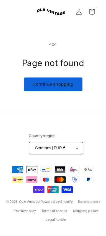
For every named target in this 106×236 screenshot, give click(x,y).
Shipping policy (85, 211)
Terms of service (54, 211)
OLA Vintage (29, 201)
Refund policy (89, 201)
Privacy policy (25, 211)
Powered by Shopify (57, 201)
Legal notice (56, 219)
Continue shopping (53, 84)
